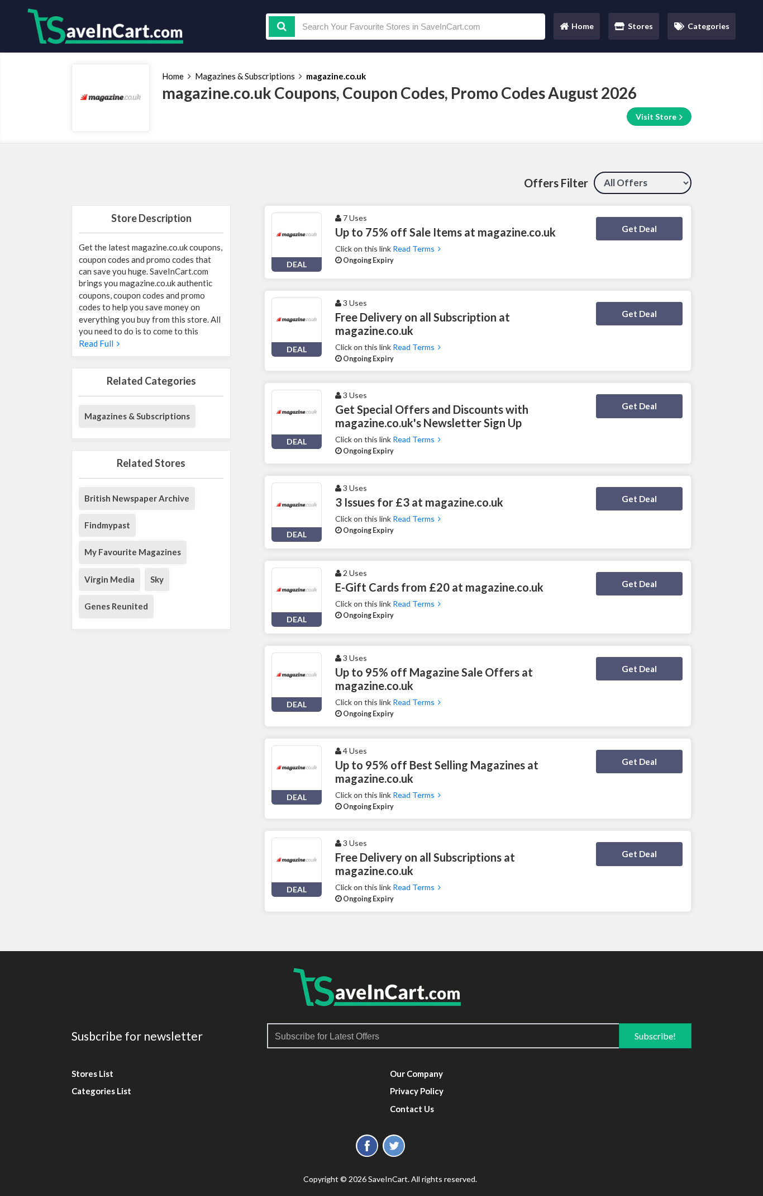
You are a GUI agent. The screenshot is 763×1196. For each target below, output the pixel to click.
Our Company (416, 1074)
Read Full (98, 343)
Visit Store (657, 116)
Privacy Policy (417, 1091)
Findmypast (107, 525)
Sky (157, 579)
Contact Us (412, 1109)
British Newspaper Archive (136, 498)
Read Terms (415, 248)
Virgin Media (109, 579)
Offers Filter (556, 183)
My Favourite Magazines (132, 552)
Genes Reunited (116, 606)
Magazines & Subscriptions (245, 76)
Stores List (92, 1074)
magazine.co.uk (336, 76)
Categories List (101, 1091)
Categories (708, 26)
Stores (640, 26)
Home (576, 28)
